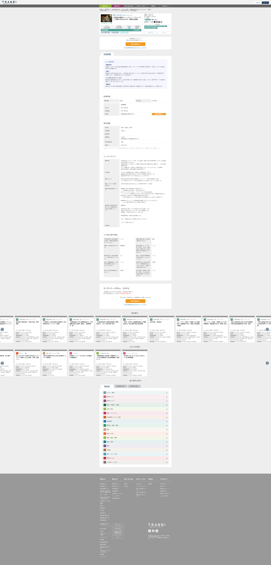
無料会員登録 (118, 528)
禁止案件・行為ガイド (165, 493)
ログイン (265, 2)
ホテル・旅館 (125, 9)
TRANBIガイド (163, 483)
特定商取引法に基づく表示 (105, 547)
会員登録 (258, 2)
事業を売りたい (115, 483)
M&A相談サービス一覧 (105, 500)
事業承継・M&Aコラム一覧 (141, 495)
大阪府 (149, 9)
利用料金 (150, 483)
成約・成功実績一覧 (140, 492)
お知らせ (102, 531)
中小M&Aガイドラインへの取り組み (105, 551)
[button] (267, 329)
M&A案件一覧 (103, 486)
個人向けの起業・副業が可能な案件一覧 (105, 498)
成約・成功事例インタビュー (141, 489)
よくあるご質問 (163, 495)
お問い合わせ (118, 524)
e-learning (138, 483)
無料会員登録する (135, 44)
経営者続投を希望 (124, 32)
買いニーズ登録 (103, 494)
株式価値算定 (115, 491)
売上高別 (102, 510)
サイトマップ (103, 556)
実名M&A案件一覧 (104, 488)
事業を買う (107, 9)
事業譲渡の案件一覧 (104, 517)
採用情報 (102, 554)
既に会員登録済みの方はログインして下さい (135, 47)
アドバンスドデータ (140, 486)
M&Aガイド (162, 486)
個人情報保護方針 (104, 542)
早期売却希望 (116, 32)
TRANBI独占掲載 (106, 32)
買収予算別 (102, 513)
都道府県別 (102, 508)
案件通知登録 (103, 520)
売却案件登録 (115, 488)
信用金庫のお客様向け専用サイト (118, 532)
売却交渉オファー (116, 486)
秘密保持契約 (103, 544)
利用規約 (102, 539)
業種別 (101, 503)
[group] (27, 329)
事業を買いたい (103, 483)
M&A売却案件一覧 (116, 9)
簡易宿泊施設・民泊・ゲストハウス (138, 9)
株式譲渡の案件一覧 (104, 515)
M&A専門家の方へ (116, 498)
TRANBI (101, 9)
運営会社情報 (103, 528)
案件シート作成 (148, 21)
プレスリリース (103, 537)
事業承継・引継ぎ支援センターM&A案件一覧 (105, 491)
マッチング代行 (115, 495)
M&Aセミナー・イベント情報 (105, 534)
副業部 (125, 483)
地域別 (101, 505)
